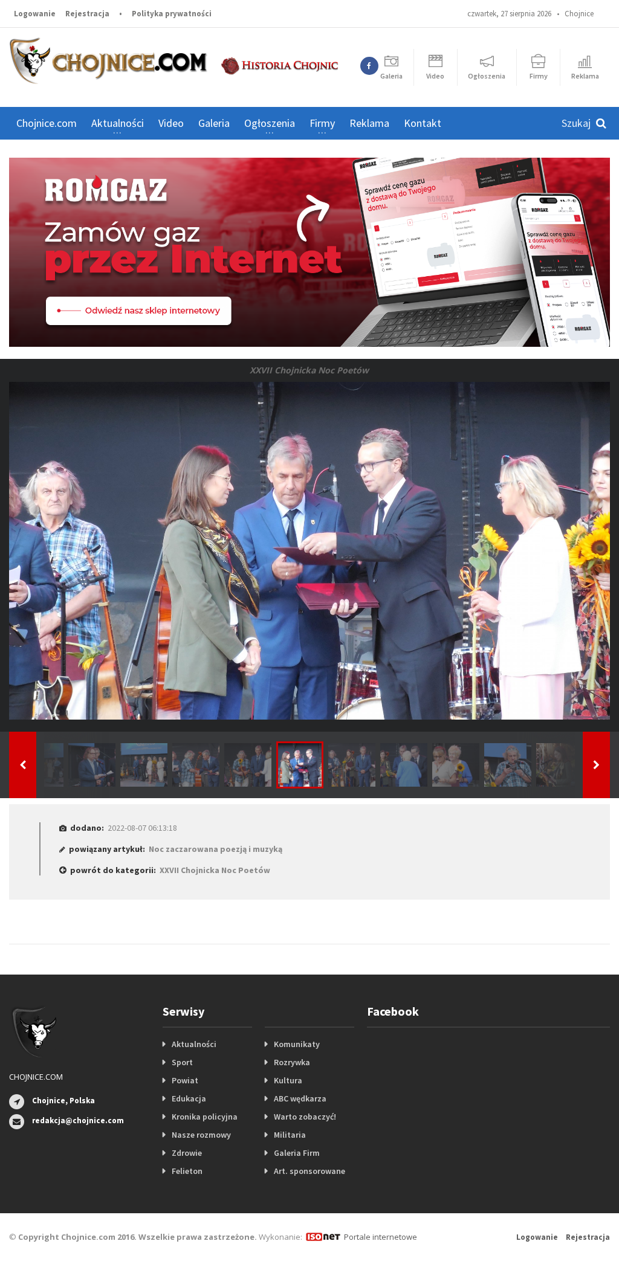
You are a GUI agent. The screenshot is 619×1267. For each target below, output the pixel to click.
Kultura (288, 1080)
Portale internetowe (380, 1236)
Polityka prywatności (172, 13)
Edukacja (189, 1098)
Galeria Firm (297, 1152)
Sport (182, 1062)
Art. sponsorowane (309, 1170)
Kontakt (422, 123)
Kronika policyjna (205, 1116)
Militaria (290, 1134)
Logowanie (35, 13)
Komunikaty (297, 1044)
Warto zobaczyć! (305, 1116)
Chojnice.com (46, 123)
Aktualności (194, 1044)
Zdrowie (187, 1152)
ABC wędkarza (300, 1098)
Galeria (214, 123)
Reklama (369, 123)
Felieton (187, 1170)
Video (171, 123)
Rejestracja (87, 13)
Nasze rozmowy (201, 1134)
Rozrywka (292, 1062)
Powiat (185, 1080)
